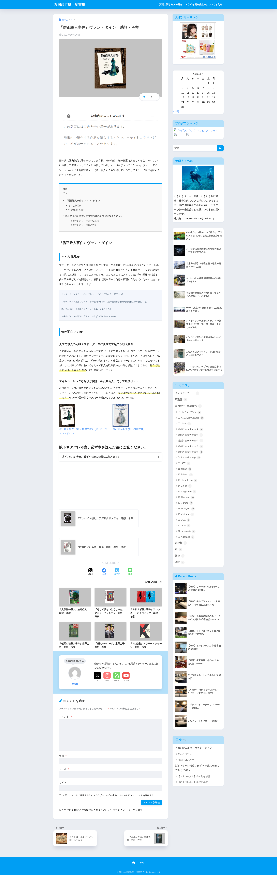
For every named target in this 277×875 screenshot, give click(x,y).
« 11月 (176, 111)
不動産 (180, 399)
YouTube (126, 680)
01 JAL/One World (189, 412)
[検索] (220, 148)
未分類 (180, 542)
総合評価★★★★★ (190, 429)
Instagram (107, 680)
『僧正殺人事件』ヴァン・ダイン (82, 200)
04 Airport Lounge (189, 457)
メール (64, 769)
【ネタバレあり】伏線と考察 (82, 225)
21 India (183, 525)
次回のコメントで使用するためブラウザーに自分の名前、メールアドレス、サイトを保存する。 (109, 795)
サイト (63, 782)
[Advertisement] (80, 483)
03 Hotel (184, 423)
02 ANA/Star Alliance (190, 418)
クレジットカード (186, 393)
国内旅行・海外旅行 (188, 406)
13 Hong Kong (187, 480)
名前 (63, 755)
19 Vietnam (185, 514)
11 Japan (184, 469)
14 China (184, 486)
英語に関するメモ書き (170, 4)
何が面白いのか (76, 209)
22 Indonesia (186, 531)
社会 (179, 555)
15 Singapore (186, 491)
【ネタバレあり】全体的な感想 (83, 221)
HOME (140, 863)
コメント (65, 716)
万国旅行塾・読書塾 (69, 4)
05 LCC (183, 463)
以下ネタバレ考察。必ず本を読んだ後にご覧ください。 (94, 216)
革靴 (179, 562)
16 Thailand (186, 497)
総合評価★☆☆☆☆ (190, 452)
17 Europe (185, 503)
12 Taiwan (185, 474)
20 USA (183, 520)
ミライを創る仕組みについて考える (203, 4)
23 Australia (185, 537)
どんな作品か (74, 205)
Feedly (116, 680)
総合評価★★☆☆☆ (190, 446)
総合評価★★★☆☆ (190, 440)
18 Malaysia (186, 508)
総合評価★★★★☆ (190, 435)
